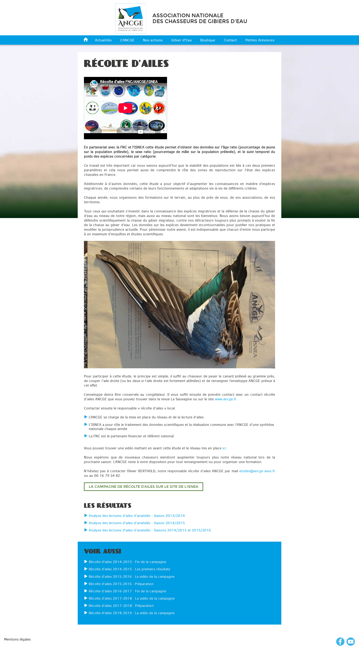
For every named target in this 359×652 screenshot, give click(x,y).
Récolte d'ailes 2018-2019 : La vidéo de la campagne (132, 613)
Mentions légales (17, 639)
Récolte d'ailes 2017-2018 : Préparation (121, 605)
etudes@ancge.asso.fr (257, 471)
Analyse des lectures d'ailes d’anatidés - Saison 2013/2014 (137, 515)
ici (224, 448)
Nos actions (153, 40)
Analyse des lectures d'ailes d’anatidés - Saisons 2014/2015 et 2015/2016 (150, 530)
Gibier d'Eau (181, 40)
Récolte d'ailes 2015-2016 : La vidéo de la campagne (132, 576)
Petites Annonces (259, 40)
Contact (230, 40)
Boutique (207, 40)
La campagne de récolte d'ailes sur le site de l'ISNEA (143, 486)
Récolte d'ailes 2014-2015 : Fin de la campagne (127, 562)
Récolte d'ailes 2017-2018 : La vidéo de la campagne (132, 598)
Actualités (103, 40)
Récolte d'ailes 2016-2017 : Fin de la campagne (127, 591)
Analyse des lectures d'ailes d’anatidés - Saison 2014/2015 (137, 523)
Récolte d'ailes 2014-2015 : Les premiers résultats (129, 569)
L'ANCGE (127, 40)
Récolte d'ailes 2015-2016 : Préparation (121, 584)
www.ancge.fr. (226, 399)
